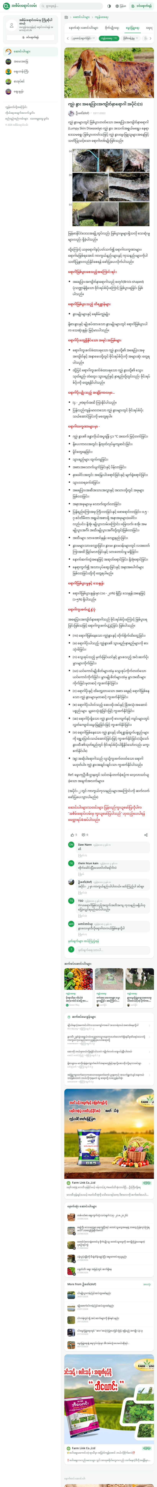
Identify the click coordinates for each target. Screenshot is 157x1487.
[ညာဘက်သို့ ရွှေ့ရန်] (148, 38)
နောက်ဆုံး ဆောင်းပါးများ (83, 28)
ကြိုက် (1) (82, 855)
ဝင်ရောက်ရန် (32, 37)
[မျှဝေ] (146, 835)
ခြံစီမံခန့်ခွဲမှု (130, 38)
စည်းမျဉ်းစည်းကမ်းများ (16, 118)
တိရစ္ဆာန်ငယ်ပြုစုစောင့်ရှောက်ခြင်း (76, 38)
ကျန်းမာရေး (102, 17)
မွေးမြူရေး (132, 28)
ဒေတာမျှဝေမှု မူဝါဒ (39, 118)
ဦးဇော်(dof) (82, 113)
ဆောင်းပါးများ (22, 52)
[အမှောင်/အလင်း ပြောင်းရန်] (109, 6)
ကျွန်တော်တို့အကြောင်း (16, 107)
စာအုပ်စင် (19, 82)
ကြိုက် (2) (82, 893)
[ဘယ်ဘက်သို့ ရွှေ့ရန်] (69, 38)
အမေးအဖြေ (21, 62)
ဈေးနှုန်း (19, 92)
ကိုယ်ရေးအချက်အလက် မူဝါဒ (20, 113)
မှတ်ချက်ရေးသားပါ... (90, 950)
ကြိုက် (81, 874)
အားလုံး (147, 1284)
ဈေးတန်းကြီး (21, 72)
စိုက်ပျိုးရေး (112, 28)
